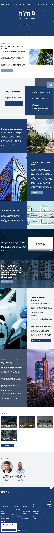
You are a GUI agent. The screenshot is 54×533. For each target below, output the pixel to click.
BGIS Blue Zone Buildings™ (5, 506)
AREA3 (34, 509)
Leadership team (3, 513)
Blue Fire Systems (36, 511)
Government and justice (26, 511)
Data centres (24, 504)
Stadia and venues (25, 518)
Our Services (15, 4)
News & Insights (37, 4)
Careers (42, 4)
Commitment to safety (4, 508)
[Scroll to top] (51, 487)
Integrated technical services (16, 509)
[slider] (35, 250)
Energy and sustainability (16, 504)
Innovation (2, 511)
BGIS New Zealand (4, 504)
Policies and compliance (5, 518)
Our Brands (35, 500)
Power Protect (35, 520)
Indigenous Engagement (5, 509)
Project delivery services (15, 512)
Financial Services (25, 509)
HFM (33, 516)
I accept (9, 529)
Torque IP (34, 521)
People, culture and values (5, 516)
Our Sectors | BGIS (26, 500)
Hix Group (34, 518)
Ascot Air (34, 506)
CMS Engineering (35, 513)
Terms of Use (24, 530)
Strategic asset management (16, 516)
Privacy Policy (18, 530)
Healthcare (24, 513)
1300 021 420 (27, 21)
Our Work (28, 4)
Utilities (23, 521)
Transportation (24, 520)
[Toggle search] (52, 4)
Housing (23, 516)
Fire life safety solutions (15, 511)
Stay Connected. (6, 528)
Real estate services (15, 514)
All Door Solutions (35, 504)
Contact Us (47, 4)
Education (23, 508)
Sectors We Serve (22, 4)
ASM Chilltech (35, 508)
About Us (9, 4)
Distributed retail (24, 506)
